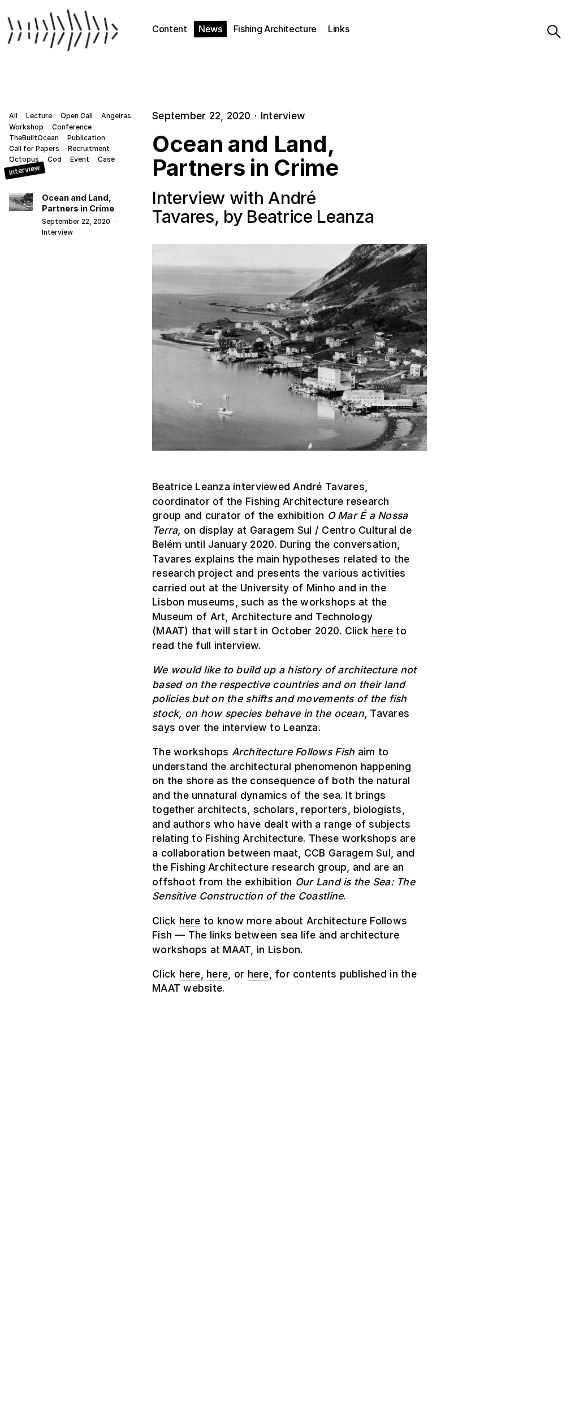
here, (191, 974)
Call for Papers (34, 149)
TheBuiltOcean (34, 138)
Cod (54, 159)
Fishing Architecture (275, 28)
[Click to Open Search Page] (552, 31)
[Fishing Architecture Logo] (42, 31)
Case (106, 159)
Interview (24, 170)
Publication (86, 138)
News (210, 28)
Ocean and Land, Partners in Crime (78, 203)
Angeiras (116, 116)
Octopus (24, 159)
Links (338, 28)
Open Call (77, 116)
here (382, 631)
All (13, 116)
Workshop (26, 127)
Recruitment (89, 149)
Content (169, 28)
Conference (72, 127)
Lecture (39, 116)
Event (79, 159)
